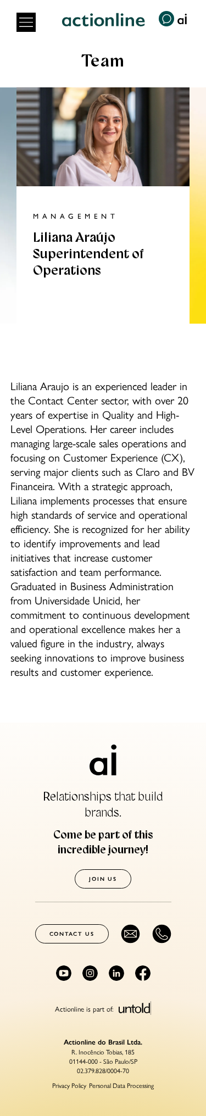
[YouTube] (63, 973)
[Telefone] (161, 933)
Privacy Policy (69, 1085)
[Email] (130, 933)
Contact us (71, 933)
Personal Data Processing (121, 1085)
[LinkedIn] (116, 973)
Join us (103, 878)
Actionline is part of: (85, 1007)
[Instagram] (90, 973)
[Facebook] (143, 973)
